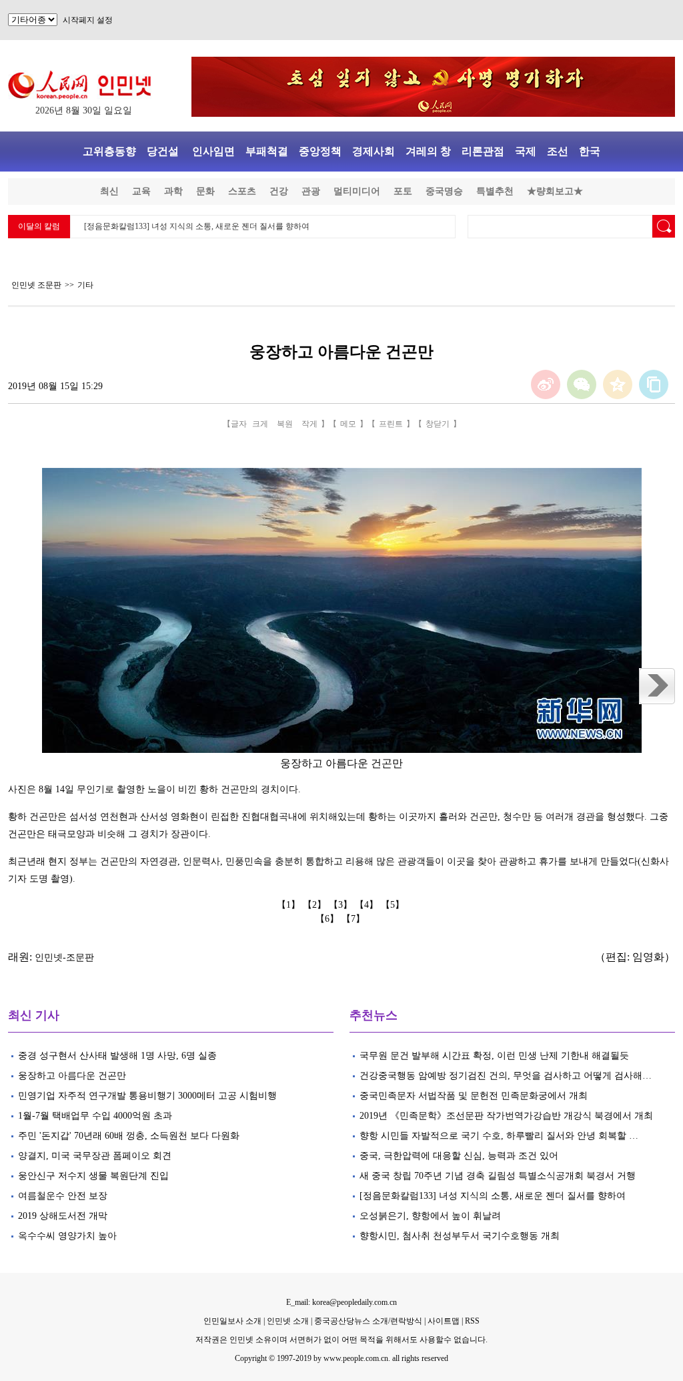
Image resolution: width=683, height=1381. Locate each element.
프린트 (391, 424)
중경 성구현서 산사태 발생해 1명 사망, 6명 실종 (117, 1056)
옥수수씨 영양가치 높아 (68, 1236)
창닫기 (438, 424)
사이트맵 (444, 1321)
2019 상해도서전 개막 (62, 1216)
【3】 (342, 905)
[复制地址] (653, 384)
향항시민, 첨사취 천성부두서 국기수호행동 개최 (461, 1236)
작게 (309, 424)
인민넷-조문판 (64, 957)
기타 (85, 285)
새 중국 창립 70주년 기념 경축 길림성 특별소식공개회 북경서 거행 (498, 1176)
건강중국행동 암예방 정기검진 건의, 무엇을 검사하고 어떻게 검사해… (506, 1076)
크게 (260, 424)
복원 (285, 424)
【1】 (290, 905)
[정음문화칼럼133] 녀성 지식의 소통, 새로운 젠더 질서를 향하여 (196, 226)
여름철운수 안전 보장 (62, 1196)
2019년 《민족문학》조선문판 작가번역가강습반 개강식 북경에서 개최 (506, 1116)
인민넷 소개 (287, 1321)
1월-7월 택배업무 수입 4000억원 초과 (95, 1116)
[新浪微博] (545, 384)
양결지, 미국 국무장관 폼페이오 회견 (94, 1156)
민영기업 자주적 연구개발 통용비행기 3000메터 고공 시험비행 (148, 1096)
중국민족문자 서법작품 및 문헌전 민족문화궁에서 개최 (474, 1096)
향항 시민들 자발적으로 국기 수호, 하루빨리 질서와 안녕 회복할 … (499, 1136)
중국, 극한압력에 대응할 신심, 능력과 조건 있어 (459, 1156)
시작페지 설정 (88, 20)
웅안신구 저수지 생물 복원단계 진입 (93, 1176)
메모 (348, 424)
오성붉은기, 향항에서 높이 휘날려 (432, 1216)
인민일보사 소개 (232, 1321)
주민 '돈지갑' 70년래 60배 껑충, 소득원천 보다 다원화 (128, 1136)
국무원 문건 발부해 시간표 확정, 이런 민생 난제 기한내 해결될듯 (494, 1056)
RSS (472, 1321)
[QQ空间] (617, 384)
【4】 (368, 905)
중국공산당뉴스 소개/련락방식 (368, 1321)
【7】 (355, 919)
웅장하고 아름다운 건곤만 (72, 1076)
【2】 (316, 905)
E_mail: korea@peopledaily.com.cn (341, 1302)
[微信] (581, 384)
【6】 (328, 919)
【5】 (394, 905)
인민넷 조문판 (36, 285)
